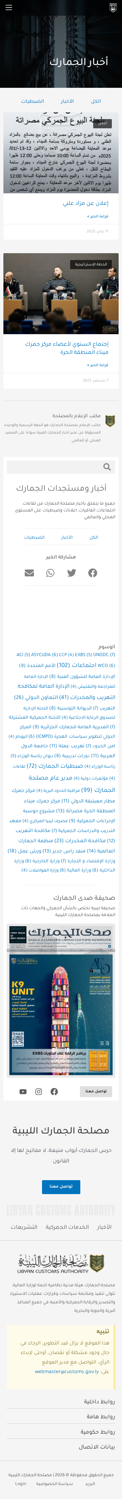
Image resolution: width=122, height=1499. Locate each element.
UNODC (104, 655)
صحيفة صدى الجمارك (84, 898)
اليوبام (17, 737)
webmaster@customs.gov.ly (67, 1372)
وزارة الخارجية (42, 861)
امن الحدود (100, 746)
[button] (92, 573)
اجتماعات (77, 666)
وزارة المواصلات (40, 870)
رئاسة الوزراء (99, 767)
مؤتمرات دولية (91, 779)
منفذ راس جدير (64, 851)
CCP (66, 655)
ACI (23, 655)
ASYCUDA (44, 655)
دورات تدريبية (72, 756)
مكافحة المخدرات (80, 841)
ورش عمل (24, 851)
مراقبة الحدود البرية (58, 791)
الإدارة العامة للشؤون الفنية (82, 677)
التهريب (104, 708)
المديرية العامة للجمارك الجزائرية (71, 727)
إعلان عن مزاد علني (85, 204)
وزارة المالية (75, 870)
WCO (106, 666)
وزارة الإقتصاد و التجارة (88, 861)
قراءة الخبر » (97, 217)
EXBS (83, 655)
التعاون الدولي (36, 698)
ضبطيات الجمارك (54, 767)
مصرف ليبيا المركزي (45, 821)
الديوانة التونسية (70, 708)
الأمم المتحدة (37, 666)
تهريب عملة (67, 746)
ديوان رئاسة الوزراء (32, 756)
